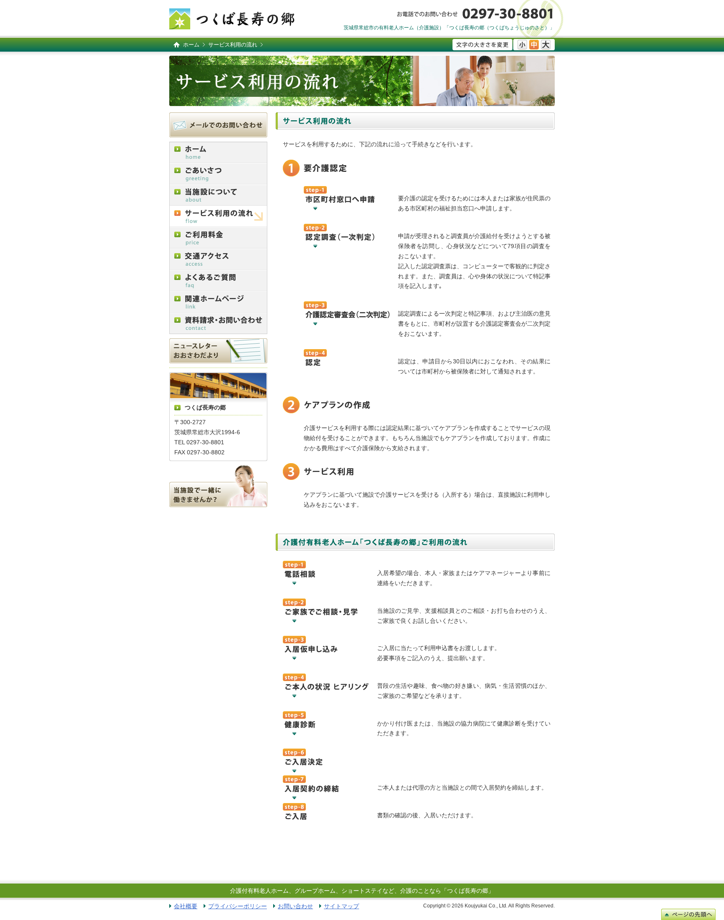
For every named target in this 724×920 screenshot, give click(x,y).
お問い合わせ (295, 906)
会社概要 (185, 906)
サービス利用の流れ (232, 44)
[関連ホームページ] (218, 302)
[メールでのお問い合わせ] (218, 124)
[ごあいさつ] (218, 173)
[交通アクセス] (218, 259)
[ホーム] (218, 152)
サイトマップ (341, 906)
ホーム (191, 44)
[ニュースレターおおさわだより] (218, 350)
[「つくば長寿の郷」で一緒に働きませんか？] (218, 486)
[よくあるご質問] (218, 280)
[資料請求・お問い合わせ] (218, 323)
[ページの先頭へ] (688, 914)
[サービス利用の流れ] (218, 216)
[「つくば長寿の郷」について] (218, 195)
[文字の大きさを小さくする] (522, 44)
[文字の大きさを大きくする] (546, 44)
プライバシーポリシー (237, 906)
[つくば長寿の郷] (232, 18)
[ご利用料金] (218, 238)
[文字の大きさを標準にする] (534, 44)
